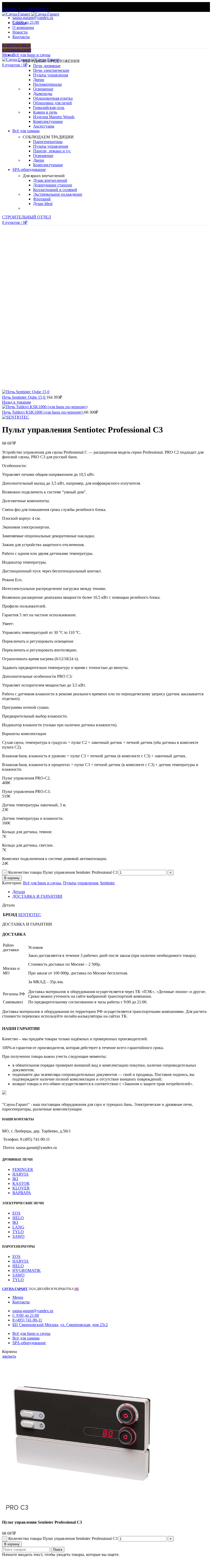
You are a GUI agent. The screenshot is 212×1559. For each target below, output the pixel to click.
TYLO (18, 1232)
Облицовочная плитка (53, 98)
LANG (18, 1227)
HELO (18, 1218)
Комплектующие (48, 121)
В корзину (12, 878)
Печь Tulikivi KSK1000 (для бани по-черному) (43, 412)
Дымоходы (42, 93)
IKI (15, 1179)
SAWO (18, 1236)
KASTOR (20, 1183)
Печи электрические (51, 70)
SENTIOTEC (29, 914)
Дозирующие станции (52, 185)
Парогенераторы (48, 141)
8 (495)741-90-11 (16, 45)
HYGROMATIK (26, 1270)
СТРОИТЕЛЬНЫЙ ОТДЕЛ (26, 217)
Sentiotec (107, 883)
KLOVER (21, 1188)
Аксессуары (43, 126)
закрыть (9, 1356)
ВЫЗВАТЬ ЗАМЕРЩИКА (25, 9)
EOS (16, 1213)
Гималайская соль (48, 107)
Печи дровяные (46, 66)
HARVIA (20, 1174)
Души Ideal (42, 203)
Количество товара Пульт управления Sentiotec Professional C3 (63, 872)
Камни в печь (45, 112)
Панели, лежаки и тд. (52, 151)
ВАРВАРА (21, 1193)
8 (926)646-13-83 (16, 50)
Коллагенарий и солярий (55, 189)
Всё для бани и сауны (42, 883)
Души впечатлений (50, 180)
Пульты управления (50, 75)
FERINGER (22, 1169)
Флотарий (42, 199)
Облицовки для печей (52, 103)
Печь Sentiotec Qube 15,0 (24, 397)
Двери (38, 79)
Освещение (43, 89)
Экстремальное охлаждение (57, 194)
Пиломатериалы (47, 84)
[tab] (111, 891)
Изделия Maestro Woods (53, 117)
